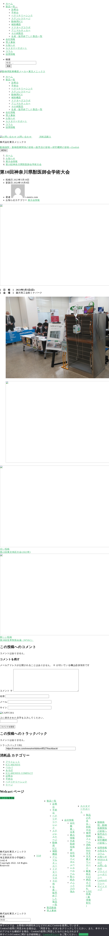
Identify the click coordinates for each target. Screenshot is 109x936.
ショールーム (72, 870)
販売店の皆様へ (44, 147)
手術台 (14, 12)
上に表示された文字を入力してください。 (22, 718)
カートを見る (7, 798)
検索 (8, 59)
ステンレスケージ (20, 18)
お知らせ (10, 45)
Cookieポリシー (51, 934)
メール (3, 702)
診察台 (14, 9)
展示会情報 (34, 200)
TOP (38, 856)
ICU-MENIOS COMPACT (19, 773)
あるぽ (9, 770)
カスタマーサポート (16, 48)
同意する (83, 934)
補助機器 (16, 24)
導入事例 (10, 42)
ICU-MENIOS (13, 764)
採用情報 (10, 54)
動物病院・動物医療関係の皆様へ (18, 147)
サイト (3, 707)
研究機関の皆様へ (62, 147)
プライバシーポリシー (102, 874)
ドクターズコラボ (20, 27)
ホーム (9, 3)
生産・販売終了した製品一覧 (26, 36)
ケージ (9, 785)
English (75, 147)
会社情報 (10, 39)
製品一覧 (10, 6)
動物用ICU (17, 21)
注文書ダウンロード (88, 862)
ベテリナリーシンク (22, 15)
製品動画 (51, 907)
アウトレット (13, 762)
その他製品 (17, 33)
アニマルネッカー (20, 30)
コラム (9, 51)
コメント (6, 690)
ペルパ (9, 767)
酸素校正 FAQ (88, 874)
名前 (2, 696)
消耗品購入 (45, 137)
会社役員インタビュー (72, 859)
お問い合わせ (24, 137)
